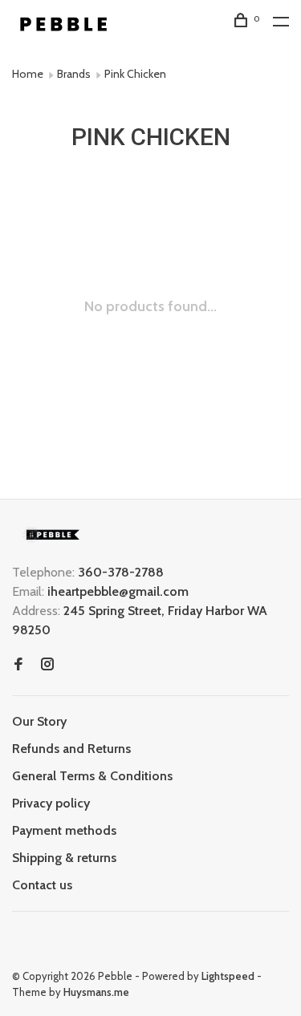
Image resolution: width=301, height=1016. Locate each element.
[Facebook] (18, 665)
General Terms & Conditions (92, 775)
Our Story (39, 721)
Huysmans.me (96, 992)
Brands (74, 74)
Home (27, 74)
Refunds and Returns (71, 748)
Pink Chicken (135, 74)
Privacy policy (51, 803)
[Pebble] (52, 534)
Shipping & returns (64, 857)
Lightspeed (227, 975)
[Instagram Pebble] (47, 665)
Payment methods (64, 830)
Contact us (42, 885)
